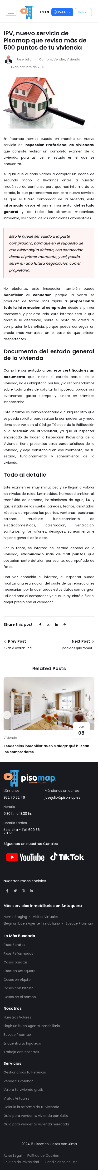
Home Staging (15, 916)
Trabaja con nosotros (21, 1052)
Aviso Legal (13, 1155)
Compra (45, 59)
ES (47, 12)
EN (42, 12)
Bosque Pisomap (79, 923)
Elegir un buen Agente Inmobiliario (32, 923)
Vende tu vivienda (19, 1081)
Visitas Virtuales (46, 916)
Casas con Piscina (19, 988)
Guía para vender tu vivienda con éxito (36, 1115)
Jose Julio (23, 59)
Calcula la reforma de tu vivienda (31, 1107)
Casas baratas (16, 962)
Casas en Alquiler (18, 979)
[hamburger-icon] (11, 12)
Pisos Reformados (18, 953)
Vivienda (73, 59)
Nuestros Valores (17, 1017)
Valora (83, 12)
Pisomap (17, 138)
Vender (59, 59)
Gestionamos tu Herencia (25, 1072)
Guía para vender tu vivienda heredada (36, 1124)
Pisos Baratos (14, 944)
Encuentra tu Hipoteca (22, 1043)
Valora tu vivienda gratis (24, 1089)
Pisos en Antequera (19, 970)
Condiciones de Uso (61, 1162)
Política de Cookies (43, 1155)
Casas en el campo (20, 997)
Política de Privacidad (21, 1162)
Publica (64, 12)
